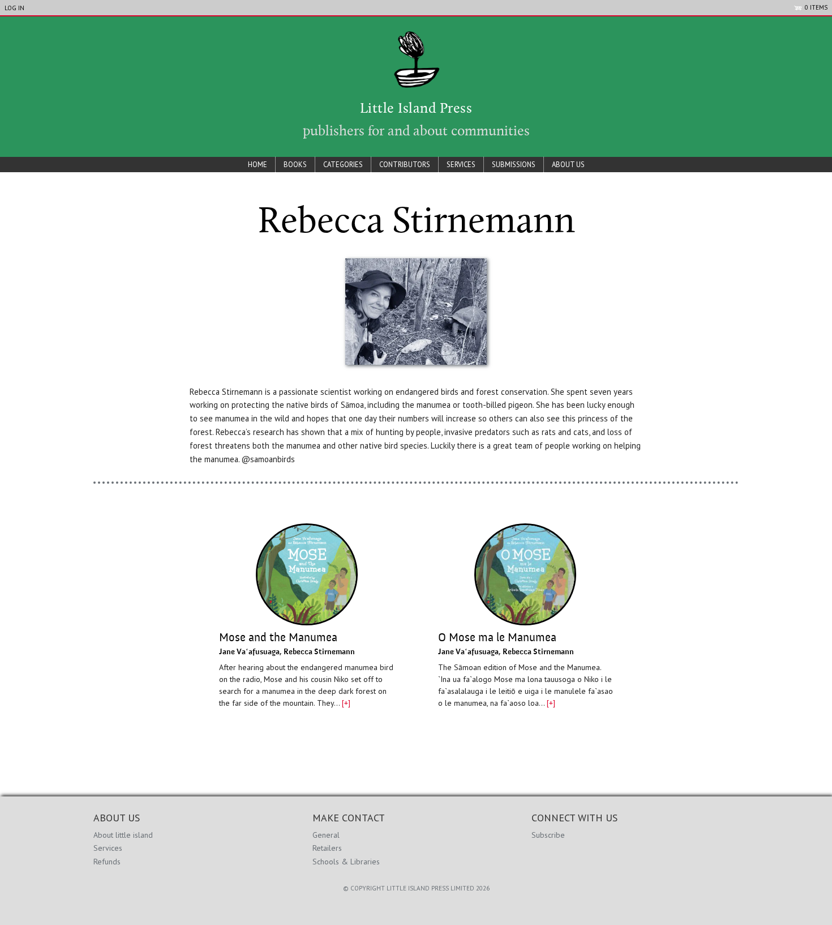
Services (461, 164)
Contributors (404, 164)
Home (257, 164)
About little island (123, 835)
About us (568, 164)
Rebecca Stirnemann (319, 652)
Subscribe (548, 835)
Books (295, 164)
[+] (346, 703)
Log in (14, 8)
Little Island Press (416, 109)
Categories (343, 164)
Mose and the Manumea (278, 638)
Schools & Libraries (346, 861)
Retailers (327, 848)
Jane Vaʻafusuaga (249, 652)
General (326, 835)
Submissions (513, 164)
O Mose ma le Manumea (497, 638)
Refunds (107, 861)
